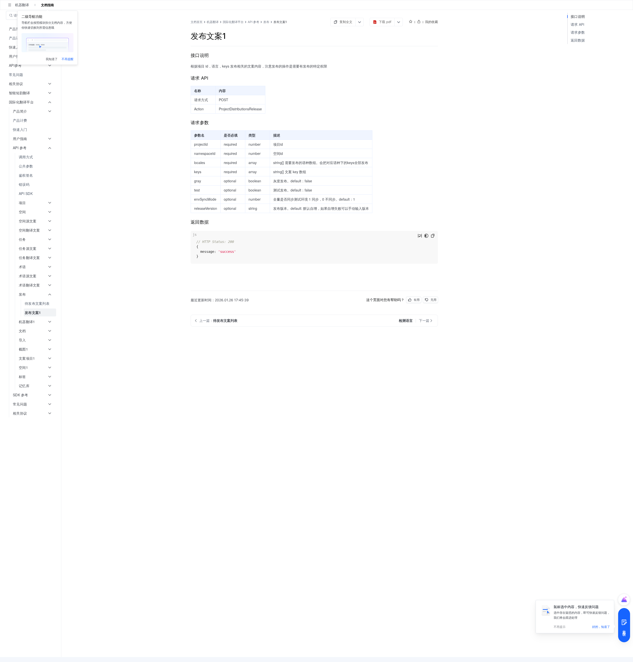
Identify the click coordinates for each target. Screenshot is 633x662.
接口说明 (578, 16)
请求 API (578, 24)
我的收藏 (431, 22)
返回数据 (578, 40)
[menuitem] (31, 75)
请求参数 (578, 32)
